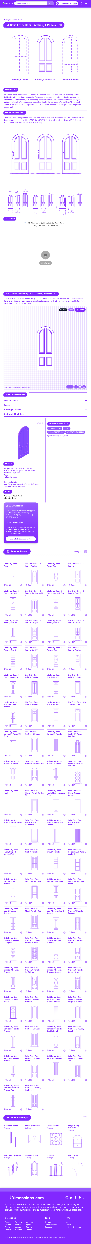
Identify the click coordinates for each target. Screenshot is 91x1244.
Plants (7, 1227)
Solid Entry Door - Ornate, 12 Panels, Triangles (11, 940)
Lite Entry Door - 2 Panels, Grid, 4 (54, 621)
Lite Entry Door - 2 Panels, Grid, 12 (12, 621)
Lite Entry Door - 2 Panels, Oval (54, 649)
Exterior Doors (17, 20)
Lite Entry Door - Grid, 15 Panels (75, 676)
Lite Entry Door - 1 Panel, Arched (33, 565)
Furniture (18, 1222)
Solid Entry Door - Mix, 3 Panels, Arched (11, 881)
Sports (28, 1225)
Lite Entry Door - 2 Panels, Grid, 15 (33, 621)
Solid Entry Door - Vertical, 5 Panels (54, 1057)
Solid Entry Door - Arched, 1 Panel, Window (75, 734)
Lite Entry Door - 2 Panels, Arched (12, 592)
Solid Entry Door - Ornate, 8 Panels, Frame (11, 999)
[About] (82, 3)
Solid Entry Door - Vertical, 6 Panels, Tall (76, 1058)
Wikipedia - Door (10, 498)
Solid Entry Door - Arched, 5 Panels (54, 762)
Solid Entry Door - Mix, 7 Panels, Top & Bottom (55, 911)
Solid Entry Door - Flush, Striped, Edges (13, 821)
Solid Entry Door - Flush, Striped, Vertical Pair (11, 852)
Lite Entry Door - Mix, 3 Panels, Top (77, 703)
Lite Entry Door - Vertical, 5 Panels (54, 733)
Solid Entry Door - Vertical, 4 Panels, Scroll (33, 1058)
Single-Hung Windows (73, 1126)
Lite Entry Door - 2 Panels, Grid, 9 (33, 649)
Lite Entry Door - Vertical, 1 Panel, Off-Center (13, 734)
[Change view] (84, 386)
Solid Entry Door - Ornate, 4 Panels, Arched (11, 970)
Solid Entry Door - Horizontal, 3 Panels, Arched (77, 852)
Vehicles (29, 1222)
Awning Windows (32, 1125)
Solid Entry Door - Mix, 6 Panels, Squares (11, 911)
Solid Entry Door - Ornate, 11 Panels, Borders (75, 911)
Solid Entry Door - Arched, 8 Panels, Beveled (75, 763)
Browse (48, 1222)
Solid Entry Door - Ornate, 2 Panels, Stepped (54, 940)
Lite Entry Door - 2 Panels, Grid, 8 (12, 649)
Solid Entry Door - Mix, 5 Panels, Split (55, 880)
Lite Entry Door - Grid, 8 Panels (54, 703)
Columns (50, 1155)
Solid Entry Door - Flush (11, 792)
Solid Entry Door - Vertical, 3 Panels (32, 1027)
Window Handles (11, 1125)
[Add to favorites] (37, 423)
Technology (30, 1227)
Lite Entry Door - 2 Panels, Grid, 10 (76, 592)
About (68, 1222)
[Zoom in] (72, 386)
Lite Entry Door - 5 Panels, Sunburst (12, 676)
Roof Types (73, 1155)
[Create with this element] (42, 423)
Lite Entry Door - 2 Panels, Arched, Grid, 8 (56, 593)
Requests (48, 1227)
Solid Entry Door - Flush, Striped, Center (75, 793)
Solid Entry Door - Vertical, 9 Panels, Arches (33, 1087)
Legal (68, 1225)
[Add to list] (40, 423)
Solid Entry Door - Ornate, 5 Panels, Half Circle (32, 970)
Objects (8, 1229)
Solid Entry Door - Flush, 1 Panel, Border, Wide (56, 793)
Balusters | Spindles (12, 1155)
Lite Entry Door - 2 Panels (76, 565)
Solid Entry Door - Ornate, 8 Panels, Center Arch (75, 970)
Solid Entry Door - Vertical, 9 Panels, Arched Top (11, 1087)
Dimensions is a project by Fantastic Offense (19, 1237)
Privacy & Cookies (73, 1227)
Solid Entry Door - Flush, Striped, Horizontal (32, 822)
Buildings (7, 20)
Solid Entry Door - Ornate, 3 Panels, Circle (75, 940)
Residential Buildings (75, 432)
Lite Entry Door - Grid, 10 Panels (32, 676)
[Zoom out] (68, 386)
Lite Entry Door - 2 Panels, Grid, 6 (76, 621)
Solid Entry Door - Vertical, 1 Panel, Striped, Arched (75, 999)
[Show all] (76, 386)
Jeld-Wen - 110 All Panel (13, 496)
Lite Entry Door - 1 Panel (11, 565)
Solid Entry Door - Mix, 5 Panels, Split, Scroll (76, 881)
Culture (29, 1229)
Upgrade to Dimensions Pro (21, 539)
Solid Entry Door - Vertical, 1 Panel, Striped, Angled (54, 999)
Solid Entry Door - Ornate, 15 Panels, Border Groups (33, 940)
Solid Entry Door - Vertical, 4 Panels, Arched (11, 1058)
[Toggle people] (80, 386)
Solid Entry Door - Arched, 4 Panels (11, 762)
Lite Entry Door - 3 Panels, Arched (76, 649)
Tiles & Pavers (53, 1125)
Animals (8, 1225)
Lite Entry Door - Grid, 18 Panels (32, 703)
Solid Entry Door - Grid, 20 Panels (54, 851)
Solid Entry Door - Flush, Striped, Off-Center (55, 822)
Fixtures (18, 1225)
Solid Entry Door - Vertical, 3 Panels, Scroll (76, 1028)
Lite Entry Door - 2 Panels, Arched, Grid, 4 (34, 593)
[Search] (50, 3)
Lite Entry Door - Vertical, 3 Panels (32, 733)
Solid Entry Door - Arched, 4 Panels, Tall (34, 762)
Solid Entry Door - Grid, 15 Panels (32, 851)
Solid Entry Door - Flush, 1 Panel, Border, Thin (34, 793)
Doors (66, 428)
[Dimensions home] (8, 3)
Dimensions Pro (51, 1225)
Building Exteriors (55, 432)
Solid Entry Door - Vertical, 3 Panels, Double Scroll (54, 1028)
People (7, 1222)
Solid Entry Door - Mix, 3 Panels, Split (33, 880)
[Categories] (86, 3)
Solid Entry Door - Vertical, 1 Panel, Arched (32, 999)
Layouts (18, 1227)
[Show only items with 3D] (85, 551)
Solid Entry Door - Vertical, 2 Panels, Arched (11, 1028)
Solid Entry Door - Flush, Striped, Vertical (75, 822)
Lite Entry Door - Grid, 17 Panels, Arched (11, 704)
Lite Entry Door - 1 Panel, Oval (54, 565)
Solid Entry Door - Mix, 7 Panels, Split (33, 910)
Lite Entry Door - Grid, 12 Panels (54, 676)
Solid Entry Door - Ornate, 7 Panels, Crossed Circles (54, 970)
